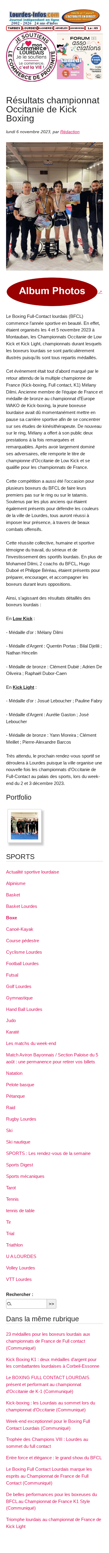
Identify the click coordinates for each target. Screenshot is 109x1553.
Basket (13, 894)
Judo (11, 1020)
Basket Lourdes (21, 906)
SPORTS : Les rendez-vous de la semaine (48, 1153)
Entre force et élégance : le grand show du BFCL (54, 1457)
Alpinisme (15, 883)
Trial (10, 1233)
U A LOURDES (21, 1256)
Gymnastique (19, 997)
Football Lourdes (22, 963)
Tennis (12, 1199)
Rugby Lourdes (21, 1119)
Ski (9, 1130)
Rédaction (70, 132)
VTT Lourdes (19, 1279)
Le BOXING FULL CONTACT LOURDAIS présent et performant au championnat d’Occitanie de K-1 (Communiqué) (47, 1384)
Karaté (12, 1031)
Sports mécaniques (25, 1176)
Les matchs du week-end (31, 1043)
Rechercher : (19, 1294)
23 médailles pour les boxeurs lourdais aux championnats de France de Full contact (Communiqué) (48, 1341)
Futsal (12, 974)
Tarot (11, 1187)
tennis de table (20, 1210)
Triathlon (14, 1244)
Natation (14, 1073)
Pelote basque (20, 1084)
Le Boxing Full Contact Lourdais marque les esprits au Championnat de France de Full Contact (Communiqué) (49, 1476)
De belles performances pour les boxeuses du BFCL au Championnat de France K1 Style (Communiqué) (51, 1501)
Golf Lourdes (18, 986)
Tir (8, 1222)
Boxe (11, 917)
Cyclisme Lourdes (24, 952)
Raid (10, 1107)
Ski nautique (18, 1141)
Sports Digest (19, 1164)
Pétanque (15, 1096)
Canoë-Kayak (19, 929)
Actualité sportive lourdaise (32, 871)
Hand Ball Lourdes (24, 1009)
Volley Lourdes (20, 1267)
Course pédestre (22, 940)
